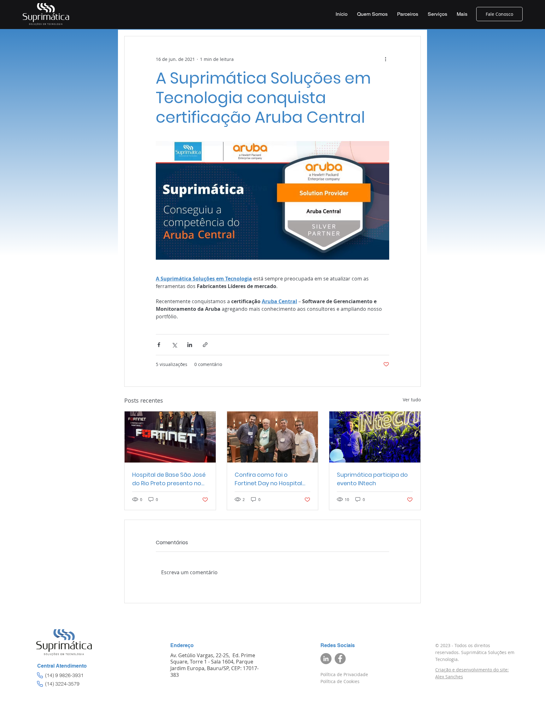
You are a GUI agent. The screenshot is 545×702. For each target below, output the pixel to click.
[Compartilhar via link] (205, 345)
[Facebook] (340, 658)
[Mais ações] (385, 59)
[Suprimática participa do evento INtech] (374, 437)
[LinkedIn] (325, 658)
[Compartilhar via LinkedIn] (190, 345)
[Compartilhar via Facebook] (159, 345)
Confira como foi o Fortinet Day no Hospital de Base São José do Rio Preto (268, 479)
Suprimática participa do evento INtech (372, 479)
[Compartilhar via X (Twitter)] (174, 345)
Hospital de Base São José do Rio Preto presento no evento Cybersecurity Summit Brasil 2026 (169, 479)
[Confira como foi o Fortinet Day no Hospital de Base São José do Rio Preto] (272, 437)
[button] (437, 14)
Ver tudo (412, 400)
